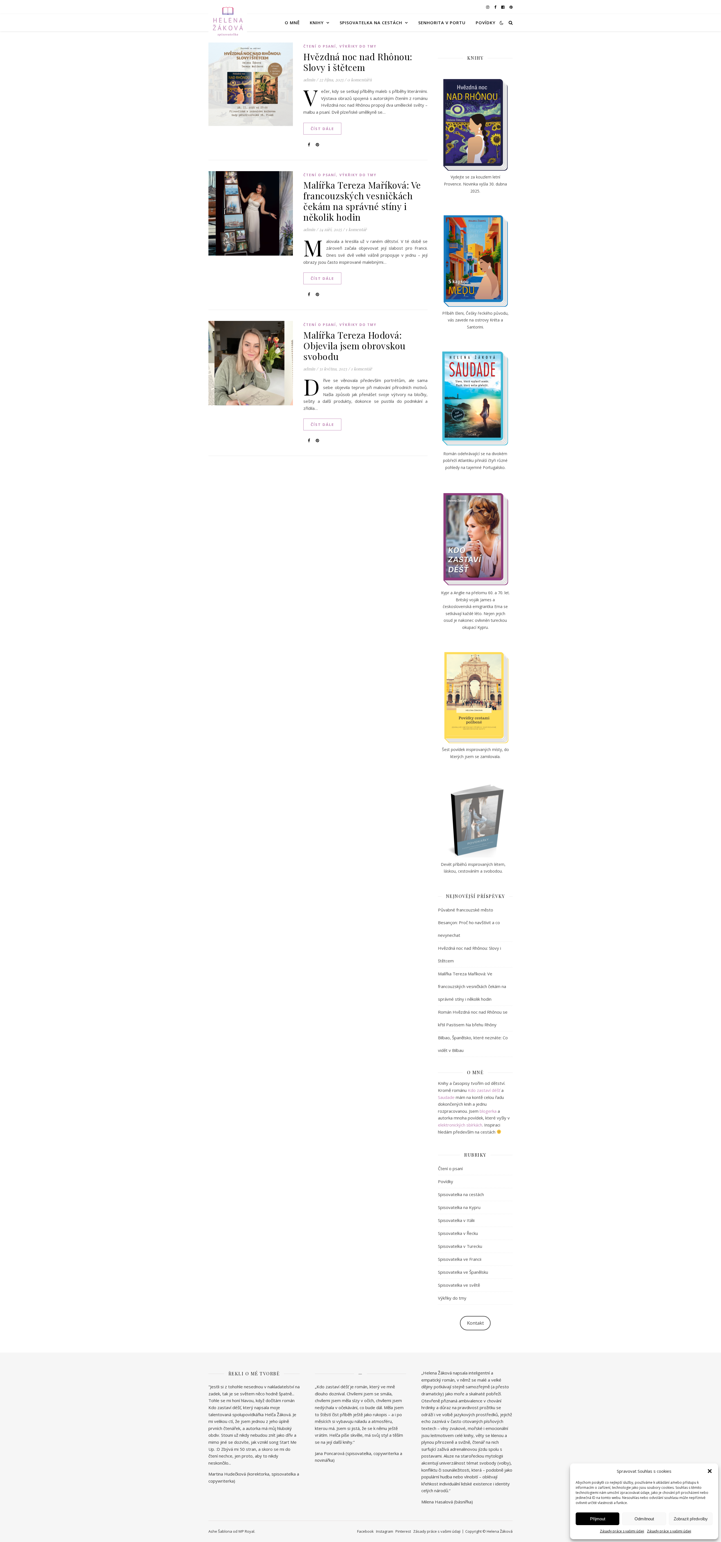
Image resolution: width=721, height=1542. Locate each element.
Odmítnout (644, 1518)
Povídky (485, 22)
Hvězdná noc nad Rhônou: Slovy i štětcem (357, 61)
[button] (710, 1471)
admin (309, 79)
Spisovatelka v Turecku (460, 1246)
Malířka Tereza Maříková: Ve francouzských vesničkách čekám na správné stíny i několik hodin (362, 201)
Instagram (384, 1531)
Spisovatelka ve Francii (459, 1259)
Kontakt (475, 1323)
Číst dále (322, 128)
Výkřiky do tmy (358, 46)
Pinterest (403, 1531)
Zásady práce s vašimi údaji (622, 1531)
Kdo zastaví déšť (484, 1090)
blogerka (488, 1111)
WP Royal (246, 1531)
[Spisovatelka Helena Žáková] (227, 22)
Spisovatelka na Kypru (459, 1207)
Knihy (317, 22)
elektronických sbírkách (460, 1125)
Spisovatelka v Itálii (456, 1220)
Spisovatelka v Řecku (458, 1233)
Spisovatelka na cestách (371, 22)
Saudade (446, 1097)
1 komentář (356, 229)
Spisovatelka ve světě (459, 1285)
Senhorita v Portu (442, 22)
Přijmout (597, 1518)
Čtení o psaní (319, 46)
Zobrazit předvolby (691, 1518)
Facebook (365, 1531)
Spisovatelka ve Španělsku (463, 1272)
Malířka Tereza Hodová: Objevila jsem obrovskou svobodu (354, 345)
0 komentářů (359, 79)
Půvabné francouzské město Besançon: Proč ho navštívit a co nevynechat (469, 922)
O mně (292, 22)
